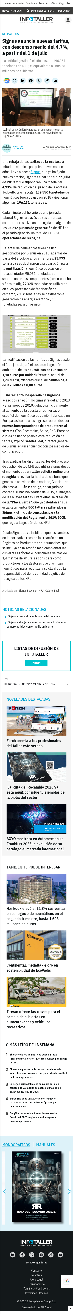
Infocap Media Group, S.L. (41, 1301)
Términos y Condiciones (36, 1288)
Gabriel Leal (52, 590)
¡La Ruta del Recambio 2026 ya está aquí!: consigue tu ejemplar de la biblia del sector (36, 792)
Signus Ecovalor (28, 590)
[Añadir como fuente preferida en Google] (67, 1281)
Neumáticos (10, 34)
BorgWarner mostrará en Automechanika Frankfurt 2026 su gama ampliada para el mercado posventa (31, 1117)
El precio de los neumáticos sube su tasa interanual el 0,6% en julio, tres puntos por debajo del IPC (36, 1058)
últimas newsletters (40, 10)
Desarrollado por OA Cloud (37, 1307)
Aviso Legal (36, 1279)
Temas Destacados (14, 3)
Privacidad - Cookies (36, 1293)
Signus (35, 171)
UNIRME (36, 663)
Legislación (31, 3)
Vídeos (54, 3)
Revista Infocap (12, 10)
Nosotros (36, 1275)
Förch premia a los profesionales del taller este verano (34, 743)
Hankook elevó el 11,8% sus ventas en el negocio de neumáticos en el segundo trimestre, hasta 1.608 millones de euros (36, 916)
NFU (41, 590)
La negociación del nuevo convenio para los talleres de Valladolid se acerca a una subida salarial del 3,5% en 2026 (33, 1088)
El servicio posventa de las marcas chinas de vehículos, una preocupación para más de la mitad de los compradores (36, 1073)
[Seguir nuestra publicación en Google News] (6, 81)
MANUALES (45, 1144)
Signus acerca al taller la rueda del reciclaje (34, 616)
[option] (36, 1186)
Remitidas (44, 3)
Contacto (36, 1270)
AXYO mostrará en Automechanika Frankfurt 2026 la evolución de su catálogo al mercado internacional (35, 843)
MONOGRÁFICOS (16, 1144)
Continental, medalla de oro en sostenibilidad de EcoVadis (32, 968)
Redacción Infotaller (18, 147)
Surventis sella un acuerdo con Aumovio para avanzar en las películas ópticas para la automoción (32, 1102)
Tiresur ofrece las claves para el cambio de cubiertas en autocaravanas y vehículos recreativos (33, 1019)
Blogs (62, 3)
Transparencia (36, 1284)
